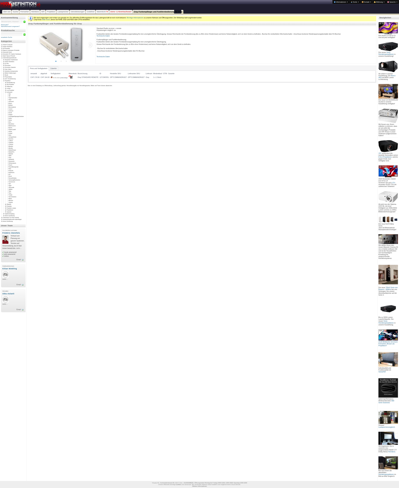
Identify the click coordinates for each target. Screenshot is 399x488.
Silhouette (11, 187)
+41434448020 (188, 483)
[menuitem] (340, 2)
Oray (10, 157)
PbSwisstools (12, 163)
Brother (11, 105)
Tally (10, 191)
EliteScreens (12, 126)
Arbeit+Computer (8, 44)
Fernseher (24, 12)
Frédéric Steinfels (11, 233)
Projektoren (10, 210)
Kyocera (11, 139)
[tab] (38, 68)
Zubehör (9, 212)
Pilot (10, 169)
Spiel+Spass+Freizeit (9, 56)
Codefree (90, 12)
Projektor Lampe (11, 208)
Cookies (178, 484)
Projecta (11, 170)
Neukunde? (5, 25)
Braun (10, 103)
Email (19, 259)
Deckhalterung (11, 82)
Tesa (10, 193)
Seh (10, 183)
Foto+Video (8, 69)
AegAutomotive (13, 98)
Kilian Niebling (9, 269)
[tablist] (202, 74)
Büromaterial (12, 107)
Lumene (11, 144)
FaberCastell (12, 129)
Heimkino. (392, 452)
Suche (15, 12)
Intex (10, 135)
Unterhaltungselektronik (9, 58)
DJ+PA (7, 63)
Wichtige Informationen (135, 18)
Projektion (51, 12)
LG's (393, 183)
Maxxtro (11, 146)
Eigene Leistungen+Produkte (11, 50)
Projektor (9, 206)
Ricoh (10, 176)
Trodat (10, 195)
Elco (10, 122)
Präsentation (8, 77)
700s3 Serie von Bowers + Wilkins (388, 288)
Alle (10, 94)
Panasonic (12, 161)
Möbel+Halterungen (10, 73)
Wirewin (11, 200)
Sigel (10, 185)
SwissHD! (382, 372)
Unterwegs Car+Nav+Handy (11, 217)
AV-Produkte (6, 48)
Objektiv (9, 204)
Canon (10, 109)
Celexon (11, 111)
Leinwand (9, 92)
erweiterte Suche (6, 37)
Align (10, 99)
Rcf (9, 174)
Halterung (9, 86)
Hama (10, 131)
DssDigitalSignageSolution (16, 116)
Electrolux (11, 124)
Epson (10, 127)
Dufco (10, 118)
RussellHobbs (13, 178)
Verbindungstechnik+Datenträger (12, 219)
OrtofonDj (11, 159)
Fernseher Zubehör (10, 67)
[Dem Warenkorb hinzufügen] (71, 78)
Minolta (11, 148)
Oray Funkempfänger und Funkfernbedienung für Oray (158, 12)
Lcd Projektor (10, 90)
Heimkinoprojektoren (386, 474)
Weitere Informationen (199, 486)
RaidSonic (11, 172)
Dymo (10, 120)
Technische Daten (103, 36)
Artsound (11, 101)
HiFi (43, 12)
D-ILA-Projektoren (385, 157)
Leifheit (11, 140)
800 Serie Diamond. (386, 402)
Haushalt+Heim (7, 52)
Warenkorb (101, 12)
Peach (10, 165)
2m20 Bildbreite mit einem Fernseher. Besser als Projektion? (388, 344)
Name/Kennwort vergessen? (10, 26)
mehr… (19, 248)
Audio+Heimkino (7, 46)
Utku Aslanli (8, 294)
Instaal (10, 133)
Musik (6, 75)
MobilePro (11, 152)
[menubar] (365, 2)
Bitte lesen (46, 19)
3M (9, 96)
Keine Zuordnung (10, 215)
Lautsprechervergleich (386, 427)
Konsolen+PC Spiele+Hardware (12, 54)
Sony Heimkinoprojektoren (386, 53)
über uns (6, 12)
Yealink (11, 202)
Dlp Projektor (10, 84)
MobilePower (12, 150)
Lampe (9, 88)
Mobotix (11, 154)
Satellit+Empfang (9, 214)
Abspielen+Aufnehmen (11, 59)
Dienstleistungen (77, 12)
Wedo (10, 198)
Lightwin (11, 142)
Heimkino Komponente (11, 71)
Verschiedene (12, 197)
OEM (10, 155)
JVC (380, 153)
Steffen (10, 189)
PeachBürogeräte (13, 167)
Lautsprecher (62, 12)
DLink (10, 112)
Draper (10, 114)
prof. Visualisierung (10, 79)
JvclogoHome (12, 137)
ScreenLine (12, 182)
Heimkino (35, 12)
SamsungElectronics (14, 180)
